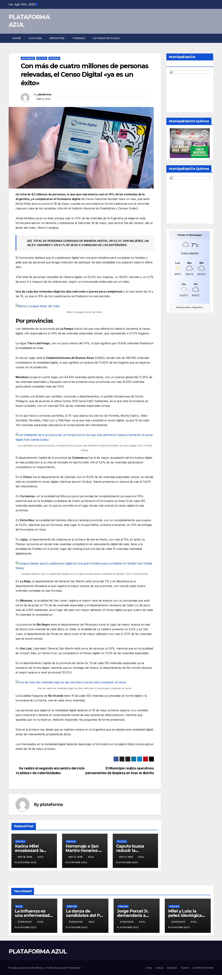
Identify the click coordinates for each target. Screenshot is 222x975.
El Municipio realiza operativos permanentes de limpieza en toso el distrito (119, 770)
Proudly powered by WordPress (26, 967)
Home (16, 38)
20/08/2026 (178, 921)
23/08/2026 (25, 921)
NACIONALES (28, 58)
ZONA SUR (72, 906)
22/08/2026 (76, 921)
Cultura (35, 38)
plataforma (44, 94)
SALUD (19, 906)
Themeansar (74, 967)
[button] (211, 38)
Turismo (79, 38)
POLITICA (41, 58)
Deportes (57, 38)
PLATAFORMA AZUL (38, 951)
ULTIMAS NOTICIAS (106, 38)
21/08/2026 (127, 921)
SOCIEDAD (54, 58)
